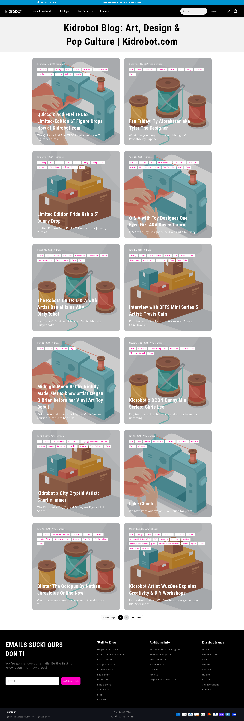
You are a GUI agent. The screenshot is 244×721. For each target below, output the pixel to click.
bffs (175, 255)
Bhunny (206, 689)
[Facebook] (38, 2)
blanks (157, 534)
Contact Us (103, 689)
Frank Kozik (158, 441)
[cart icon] (235, 11)
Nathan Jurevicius (62, 539)
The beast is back (137, 353)
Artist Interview (164, 162)
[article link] (111, 137)
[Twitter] (34, 2)
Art (51, 69)
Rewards (104, 11)
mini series (161, 260)
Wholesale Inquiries (161, 654)
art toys (59, 69)
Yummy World (210, 654)
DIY (181, 69)
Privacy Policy (105, 669)
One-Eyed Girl (169, 167)
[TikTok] (50, 2)
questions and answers (169, 543)
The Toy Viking (101, 539)
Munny (206, 664)
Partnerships (157, 664)
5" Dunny (42, 162)
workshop (134, 548)
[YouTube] (54, 2)
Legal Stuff (103, 674)
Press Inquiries (158, 659)
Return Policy (104, 659)
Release (68, 74)
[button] (214, 11)
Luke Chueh (183, 441)
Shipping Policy (106, 664)
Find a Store (104, 684)
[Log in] (228, 11)
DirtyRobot (93, 255)
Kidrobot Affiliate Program (165, 649)
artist (68, 69)
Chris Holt (77, 534)
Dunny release (98, 162)
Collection (168, 534)
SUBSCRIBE (71, 681)
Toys (86, 74)
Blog (100, 694)
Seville (185, 543)
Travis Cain (182, 260)
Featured (42, 167)
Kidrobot (87, 69)
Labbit (205, 659)
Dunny (188, 69)
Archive (154, 674)
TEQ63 (78, 74)
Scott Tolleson (188, 348)
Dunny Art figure (46, 260)
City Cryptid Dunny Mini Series (94, 441)
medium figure (45, 539)
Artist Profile (149, 69)
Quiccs (59, 74)
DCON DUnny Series (158, 348)
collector (162, 69)
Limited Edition (100, 69)
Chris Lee (142, 348)
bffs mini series (187, 255)
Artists (76, 69)
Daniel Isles (80, 255)
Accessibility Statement (110, 654)
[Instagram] (46, 2)
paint (153, 543)
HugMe (206, 674)
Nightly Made (61, 348)
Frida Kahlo (54, 167)
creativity (180, 534)
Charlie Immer (59, 441)
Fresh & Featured (41, 11)
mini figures (148, 260)
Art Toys (64, 11)
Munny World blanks (139, 543)
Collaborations (210, 684)
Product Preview (45, 74)
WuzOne (146, 548)
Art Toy (133, 162)
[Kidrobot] (14, 11)
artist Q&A (193, 162)
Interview (61, 446)
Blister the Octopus (61, 534)
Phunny (206, 669)
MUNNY (186, 539)
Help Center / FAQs (108, 649)
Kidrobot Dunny (70, 167)
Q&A (180, 167)
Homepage (135, 260)
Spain (193, 543)
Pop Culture (84, 11)
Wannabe (142, 446)
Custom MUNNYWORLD (140, 539)
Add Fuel (42, 69)
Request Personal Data (163, 679)
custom (173, 69)
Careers (154, 669)
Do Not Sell (103, 679)
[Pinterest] (42, 2)
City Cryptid (73, 441)
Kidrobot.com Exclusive (149, 167)
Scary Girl (87, 539)
